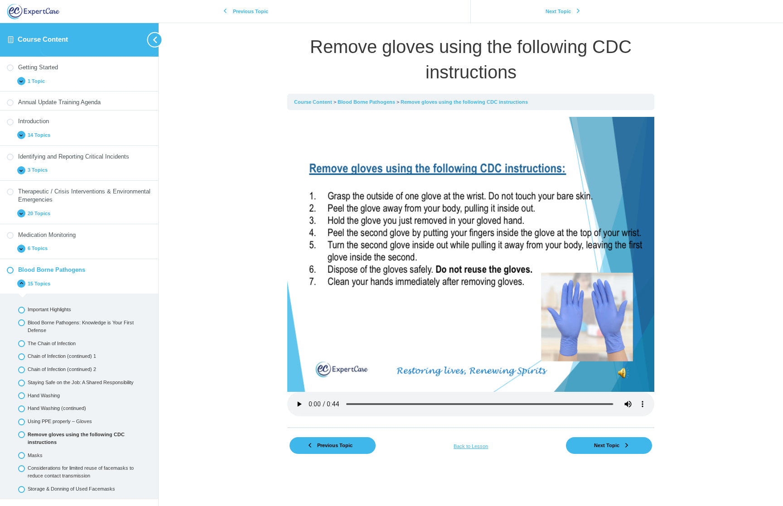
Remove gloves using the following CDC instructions (464, 102)
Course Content (43, 39)
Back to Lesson (471, 446)
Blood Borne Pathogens (367, 102)
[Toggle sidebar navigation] (99, 40)
